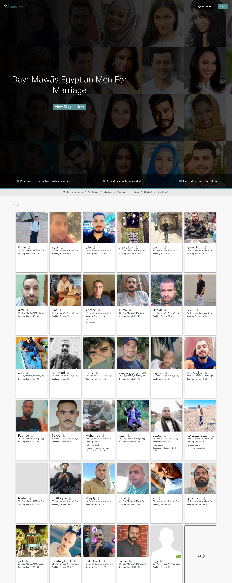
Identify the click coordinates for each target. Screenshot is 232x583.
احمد (122, 498)
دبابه (21, 373)
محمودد (158, 373)
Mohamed (93, 435)
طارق (190, 310)
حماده (90, 373)
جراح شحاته (195, 373)
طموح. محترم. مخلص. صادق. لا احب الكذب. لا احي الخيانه (97, 449)
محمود (157, 435)
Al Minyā (148, 192)
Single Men (93, 192)
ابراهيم (157, 247)
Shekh (157, 310)
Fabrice (23, 435)
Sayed (56, 435)
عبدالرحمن (126, 247)
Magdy (90, 498)
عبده (122, 435)
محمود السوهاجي (198, 435)
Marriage (108, 192)
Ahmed (91, 310)
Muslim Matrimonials (73, 192)
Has (54, 310)
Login (223, 6)
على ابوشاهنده (62, 561)
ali (154, 498)
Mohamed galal (92, 445)
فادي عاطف (94, 561)
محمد (123, 561)
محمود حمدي (158, 445)
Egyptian (121, 192)
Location (135, 192)
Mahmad (58, 373)
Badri (88, 319)
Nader (22, 498)
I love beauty (91, 323)
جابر (88, 247)
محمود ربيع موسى (129, 373)
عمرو (55, 247)
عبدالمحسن (194, 247)
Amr (21, 310)
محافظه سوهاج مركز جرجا (197, 448)
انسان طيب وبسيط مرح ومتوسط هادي (166, 449)
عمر (21, 561)
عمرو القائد (59, 498)
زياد (155, 561)
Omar (22, 247)
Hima (123, 310)
